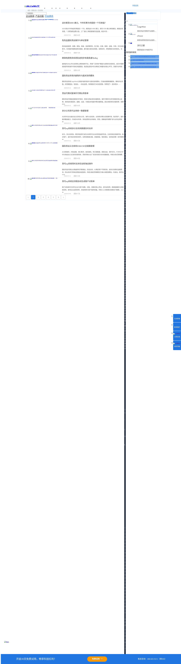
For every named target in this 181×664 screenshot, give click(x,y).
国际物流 (129, 13)
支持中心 (79, 8)
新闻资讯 (72, 8)
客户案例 (64, 8)
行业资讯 (49, 16)
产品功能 (39, 16)
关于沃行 (49, 8)
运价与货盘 (87, 8)
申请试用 (135, 5)
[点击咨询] (9, 646)
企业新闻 (30, 16)
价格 (59, 8)
